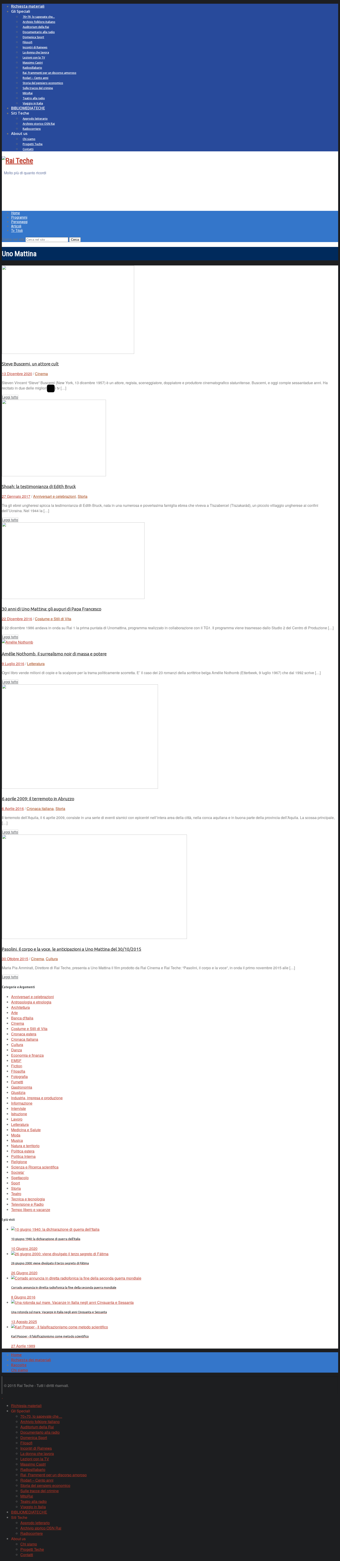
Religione (19, 1161)
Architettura (20, 1007)
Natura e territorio (25, 1145)
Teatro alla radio (34, 98)
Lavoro (16, 1119)
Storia (82, 496)
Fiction (16, 1066)
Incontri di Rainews (35, 47)
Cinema (41, 373)
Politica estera (22, 1151)
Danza (16, 1050)
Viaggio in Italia (33, 103)
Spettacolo (20, 1177)
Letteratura (36, 663)
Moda (15, 1135)
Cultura (52, 958)
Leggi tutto (10, 397)
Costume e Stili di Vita (53, 618)
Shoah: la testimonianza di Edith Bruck (39, 486)
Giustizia (18, 1092)
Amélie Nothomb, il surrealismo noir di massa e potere (54, 653)
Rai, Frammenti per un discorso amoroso (49, 73)
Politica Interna (23, 1156)
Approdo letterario (35, 119)
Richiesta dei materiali (31, 1359)
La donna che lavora (36, 52)
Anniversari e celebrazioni (54, 496)
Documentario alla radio (39, 32)
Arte (14, 1012)
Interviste (18, 1108)
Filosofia (18, 1071)
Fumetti (17, 1081)
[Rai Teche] (17, 160)
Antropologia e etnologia (31, 1002)
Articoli (16, 226)
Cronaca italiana (40, 808)
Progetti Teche (33, 144)
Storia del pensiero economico (43, 83)
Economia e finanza (27, 1055)
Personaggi (19, 222)
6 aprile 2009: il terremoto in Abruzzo (38, 798)
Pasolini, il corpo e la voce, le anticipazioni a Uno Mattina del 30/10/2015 (71, 949)
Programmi (19, 217)
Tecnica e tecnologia (28, 1199)
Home (15, 213)
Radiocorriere (32, 129)
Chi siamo (29, 139)
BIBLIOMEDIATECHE (28, 108)
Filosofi (27, 42)
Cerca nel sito (13, 239)
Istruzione (19, 1113)
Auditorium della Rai (36, 27)
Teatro (16, 1193)
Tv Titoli (17, 230)
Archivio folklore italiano (39, 22)
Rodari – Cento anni (35, 78)
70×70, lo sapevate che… (39, 17)
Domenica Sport (33, 37)
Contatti (28, 149)
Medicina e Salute (26, 1129)
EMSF (16, 1060)
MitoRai (28, 93)
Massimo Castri (33, 63)
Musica (17, 1140)
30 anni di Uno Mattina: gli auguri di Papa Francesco (51, 609)
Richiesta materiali (27, 6)
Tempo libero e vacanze (30, 1209)
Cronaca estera (23, 1034)
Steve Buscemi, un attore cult (30, 363)
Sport (15, 1183)
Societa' (17, 1172)
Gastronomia (21, 1087)
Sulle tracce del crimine (38, 88)
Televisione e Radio (27, 1204)
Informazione (21, 1103)
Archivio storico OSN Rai (39, 124)
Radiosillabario (32, 68)
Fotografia (19, 1076)
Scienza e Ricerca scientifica (35, 1167)
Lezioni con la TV (34, 57)
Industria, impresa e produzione (37, 1097)
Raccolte (19, 1365)
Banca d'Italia (22, 1018)
